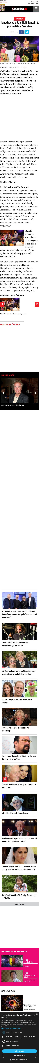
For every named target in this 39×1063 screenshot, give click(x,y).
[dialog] (19, 1037)
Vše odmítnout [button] (19, 1056)
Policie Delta (28, 961)
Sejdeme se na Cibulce (29, 975)
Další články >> (19, 904)
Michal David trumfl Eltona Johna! (15, 813)
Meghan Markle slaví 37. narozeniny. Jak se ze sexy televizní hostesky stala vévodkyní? (19, 868)
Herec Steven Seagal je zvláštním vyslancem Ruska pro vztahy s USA (19, 757)
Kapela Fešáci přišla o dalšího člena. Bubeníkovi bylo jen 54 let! (16, 644)
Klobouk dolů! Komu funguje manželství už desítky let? (19, 786)
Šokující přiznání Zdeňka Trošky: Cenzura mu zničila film (19, 896)
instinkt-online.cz (29, 1009)
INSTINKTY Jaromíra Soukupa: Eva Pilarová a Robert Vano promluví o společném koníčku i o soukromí (19, 615)
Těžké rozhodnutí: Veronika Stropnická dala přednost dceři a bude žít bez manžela (18, 672)
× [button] (37, 1014)
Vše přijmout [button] (19, 1051)
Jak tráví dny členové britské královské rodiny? (17, 701)
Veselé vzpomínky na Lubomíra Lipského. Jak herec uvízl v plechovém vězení (19, 840)
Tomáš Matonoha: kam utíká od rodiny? (12, 405)
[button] (19, 1029)
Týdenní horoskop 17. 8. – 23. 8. (29, 1006)
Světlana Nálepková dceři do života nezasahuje (15, 729)
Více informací (20, 1026)
